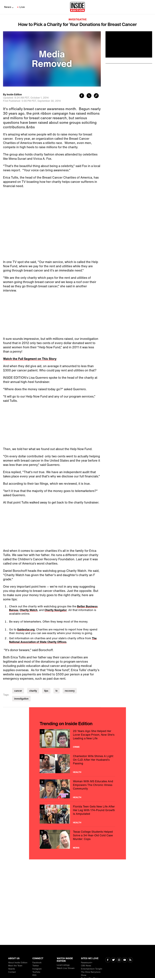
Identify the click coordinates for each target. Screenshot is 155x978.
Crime (76, 747)
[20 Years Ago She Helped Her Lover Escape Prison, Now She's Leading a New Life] (77, 738)
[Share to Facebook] (81, 96)
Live (22, 7)
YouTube (36, 972)
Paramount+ (86, 962)
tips (46, 690)
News (7, 7)
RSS (34, 975)
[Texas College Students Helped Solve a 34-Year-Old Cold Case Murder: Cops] (77, 839)
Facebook (36, 962)
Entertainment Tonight (91, 968)
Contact (12, 972)
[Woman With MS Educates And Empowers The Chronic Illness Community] (77, 788)
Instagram (37, 968)
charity (33, 690)
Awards (11, 968)
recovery (70, 690)
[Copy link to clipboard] (96, 96)
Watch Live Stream (65, 968)
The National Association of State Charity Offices (53, 640)
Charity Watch (28, 610)
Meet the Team (15, 965)
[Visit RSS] (130, 960)
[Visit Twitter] (113, 960)
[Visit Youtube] (124, 960)
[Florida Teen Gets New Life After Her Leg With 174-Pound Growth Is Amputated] (77, 814)
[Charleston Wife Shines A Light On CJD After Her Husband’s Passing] (77, 763)
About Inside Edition (17, 962)
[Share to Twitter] (89, 96)
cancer (18, 690)
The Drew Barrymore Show (91, 974)
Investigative (78, 19)
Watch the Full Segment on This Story (29, 359)
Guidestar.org (26, 629)
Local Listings (63, 965)
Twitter (35, 965)
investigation (21, 698)
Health (77, 772)
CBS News (86, 965)
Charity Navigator (56, 610)
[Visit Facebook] (107, 960)
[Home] (77, 7)
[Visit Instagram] (119, 960)
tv (57, 690)
